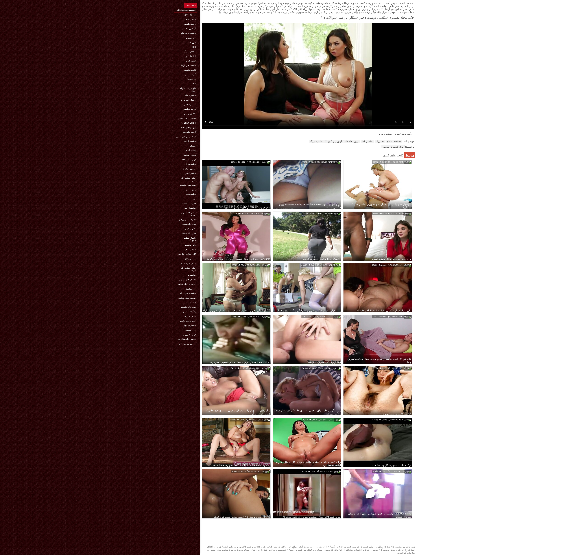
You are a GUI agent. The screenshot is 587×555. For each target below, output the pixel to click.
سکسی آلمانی (189, 141)
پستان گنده (191, 150)
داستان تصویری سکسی (342, 9)
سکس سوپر (190, 194)
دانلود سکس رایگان (187, 219)
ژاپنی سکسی (190, 70)
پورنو (193, 198)
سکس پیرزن (190, 275)
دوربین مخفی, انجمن (187, 118)
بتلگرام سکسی (189, 311)
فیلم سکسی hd (189, 159)
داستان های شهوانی (187, 279)
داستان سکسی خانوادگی (189, 239)
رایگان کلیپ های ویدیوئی (328, 3)
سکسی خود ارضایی (187, 65)
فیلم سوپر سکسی (188, 185)
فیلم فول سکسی (188, 307)
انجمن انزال (191, 60)
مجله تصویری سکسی (393, 146)
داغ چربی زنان (189, 113)
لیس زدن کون (334, 141)
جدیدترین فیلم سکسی (186, 284)
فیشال (193, 146)
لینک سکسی (190, 302)
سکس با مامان (189, 95)
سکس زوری (190, 288)
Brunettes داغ (188, 123)
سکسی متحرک (189, 249)
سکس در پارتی (189, 164)
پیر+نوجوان (191, 79)
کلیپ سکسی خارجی (187, 254)
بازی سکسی (190, 330)
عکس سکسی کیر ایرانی (188, 269)
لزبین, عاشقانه (189, 132)
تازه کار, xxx (190, 15)
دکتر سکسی (190, 245)
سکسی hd (191, 19)
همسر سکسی (190, 104)
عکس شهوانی (190, 316)
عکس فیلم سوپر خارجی (189, 213)
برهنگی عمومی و (188, 100)
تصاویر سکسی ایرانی (186, 339)
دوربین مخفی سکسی (187, 298)
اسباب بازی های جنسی (186, 136)
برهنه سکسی (190, 24)
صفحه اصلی (190, 5)
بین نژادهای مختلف (188, 127)
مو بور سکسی (189, 109)
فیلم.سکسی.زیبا (189, 224)
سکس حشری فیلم (188, 293)
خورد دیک (192, 42)
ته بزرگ (380, 141)
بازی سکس (191, 189)
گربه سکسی (190, 74)
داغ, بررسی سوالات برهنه (187, 89)
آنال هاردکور (190, 56)
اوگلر (194, 83)
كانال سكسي (190, 228)
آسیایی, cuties (189, 28)
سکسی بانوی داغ (188, 33)
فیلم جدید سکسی (188, 203)
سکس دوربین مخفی (187, 343)
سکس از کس (190, 208)
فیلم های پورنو (189, 334)
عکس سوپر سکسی (187, 263)
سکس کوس (190, 173)
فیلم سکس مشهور (188, 320)
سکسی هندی (190, 258)
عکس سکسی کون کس (188, 179)
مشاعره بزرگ (190, 51)
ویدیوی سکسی (189, 155)
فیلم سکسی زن (189, 233)
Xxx (194, 47)
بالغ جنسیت (191, 38)
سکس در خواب (189, 325)
